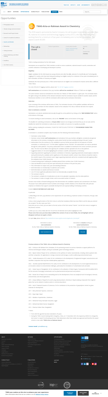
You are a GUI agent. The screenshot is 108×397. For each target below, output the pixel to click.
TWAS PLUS (66, 5)
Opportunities (25, 11)
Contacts (73, 5)
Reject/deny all (83, 393)
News (60, 11)
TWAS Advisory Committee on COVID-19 (12, 364)
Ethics (3, 343)
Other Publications (32, 371)
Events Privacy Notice (7, 355)
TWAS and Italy (5, 346)
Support (54, 12)
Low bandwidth (85, 5)
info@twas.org (86, 358)
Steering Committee (7, 339)
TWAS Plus (30, 366)
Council (3, 341)
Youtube (103, 5)
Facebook (92, 5)
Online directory (32, 339)
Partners (30, 346)
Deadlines (6, 60)
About (9, 11)
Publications (45, 11)
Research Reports (32, 369)
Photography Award (9, 24)
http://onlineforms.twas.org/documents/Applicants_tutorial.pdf (62, 218)
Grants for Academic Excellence (12, 37)
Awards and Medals (9, 42)
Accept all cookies (70, 393)
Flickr (98, 5)
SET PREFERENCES (95, 393)
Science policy (35, 11)
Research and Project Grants (11, 33)
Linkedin (95, 5)
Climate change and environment (12, 29)
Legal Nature (5, 352)
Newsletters (31, 364)
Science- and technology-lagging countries (72, 49)
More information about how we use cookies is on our (26, 394)
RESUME (82, 232)
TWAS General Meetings (8, 344)
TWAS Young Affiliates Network (35, 341)
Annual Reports (32, 362)
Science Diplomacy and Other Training (11, 55)
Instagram (106, 5)
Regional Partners (32, 342)
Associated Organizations (34, 344)
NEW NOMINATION (46, 232)
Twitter (100, 5)
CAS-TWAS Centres (8, 65)
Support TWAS (5, 348)
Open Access (31, 373)
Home (4, 11)
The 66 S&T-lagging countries (65, 87)
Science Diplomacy (6, 362)
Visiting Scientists (8, 50)
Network (16, 11)
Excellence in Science (33, 368)
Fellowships (7, 46)
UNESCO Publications (33, 375)
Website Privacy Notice (7, 353)
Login (78, 5)
